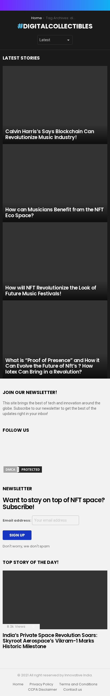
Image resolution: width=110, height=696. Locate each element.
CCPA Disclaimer (42, 689)
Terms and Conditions (78, 684)
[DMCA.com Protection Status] (23, 472)
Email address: (17, 520)
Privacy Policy (41, 684)
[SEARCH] (104, 5)
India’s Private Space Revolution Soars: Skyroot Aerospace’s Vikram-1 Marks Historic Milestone (50, 641)
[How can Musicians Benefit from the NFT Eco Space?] (55, 183)
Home (18, 684)
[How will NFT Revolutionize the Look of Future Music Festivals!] (55, 261)
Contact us (72, 689)
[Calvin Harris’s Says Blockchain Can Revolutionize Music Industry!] (55, 105)
